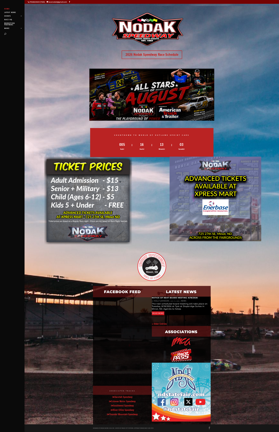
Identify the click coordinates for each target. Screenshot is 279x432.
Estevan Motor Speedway (123, 401)
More (6, 28)
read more (158, 313)
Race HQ (8, 20)
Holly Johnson (161, 301)
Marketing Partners (9, 24)
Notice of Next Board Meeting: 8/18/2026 (175, 298)
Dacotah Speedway (123, 397)
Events (7, 16)
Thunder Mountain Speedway (123, 414)
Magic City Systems (127, 428)
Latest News (10, 12)
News (183, 301)
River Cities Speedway (123, 410)
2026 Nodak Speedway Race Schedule (151, 54)
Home (7, 9)
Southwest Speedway (123, 405)
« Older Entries (159, 323)
